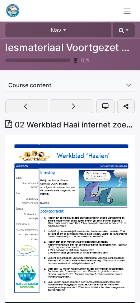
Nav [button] (56, 30)
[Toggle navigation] (127, 11)
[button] (124, 30)
